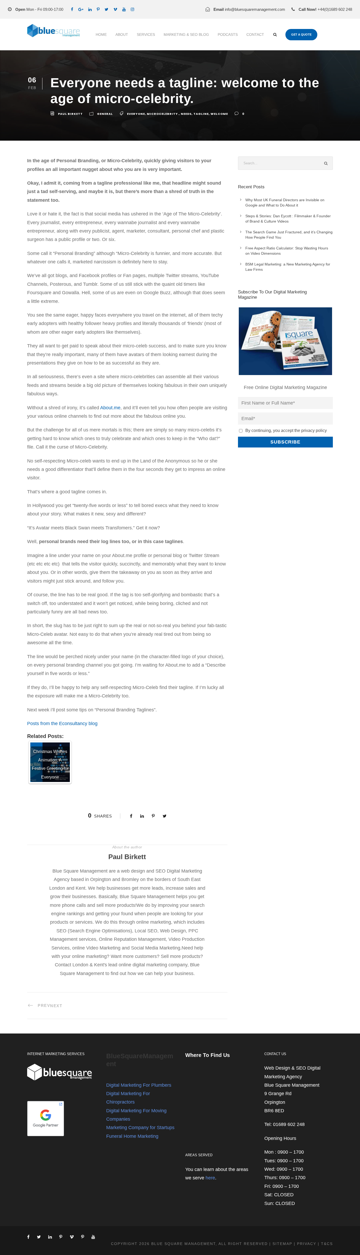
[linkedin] (90, 9)
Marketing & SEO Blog (186, 34)
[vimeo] (115, 9)
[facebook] (72, 9)
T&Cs (327, 1244)
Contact (255, 34)
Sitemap (282, 1244)
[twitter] (106, 9)
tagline (201, 114)
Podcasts (228, 34)
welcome (219, 114)
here (210, 1177)
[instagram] (132, 9)
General (105, 114)
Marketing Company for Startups (140, 1127)
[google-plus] (80, 9)
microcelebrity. (163, 114)
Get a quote (301, 34)
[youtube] (124, 9)
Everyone (136, 114)
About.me (110, 407)
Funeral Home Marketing (132, 1136)
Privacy (306, 1244)
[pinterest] (98, 9)
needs (186, 114)
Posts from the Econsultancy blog (62, 723)
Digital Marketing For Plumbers (138, 1085)
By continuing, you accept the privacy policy (286, 430)
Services (146, 34)
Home (101, 34)
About (121, 34)
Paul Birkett (70, 114)
